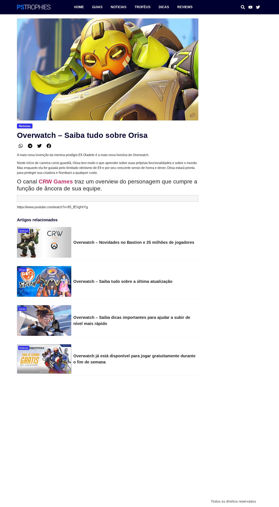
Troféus (143, 7)
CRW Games (56, 181)
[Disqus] (107, 439)
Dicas (164, 7)
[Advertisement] (233, 44)
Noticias (118, 7)
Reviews (185, 7)
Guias (97, 7)
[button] (20, 146)
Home (79, 7)
